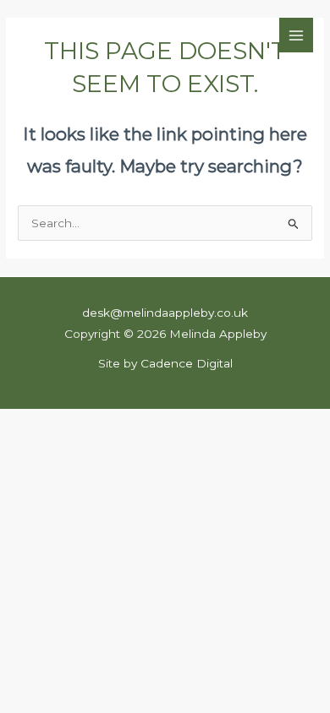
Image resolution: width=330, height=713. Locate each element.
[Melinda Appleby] (65, 35)
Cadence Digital (186, 363)
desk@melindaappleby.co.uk (165, 312)
